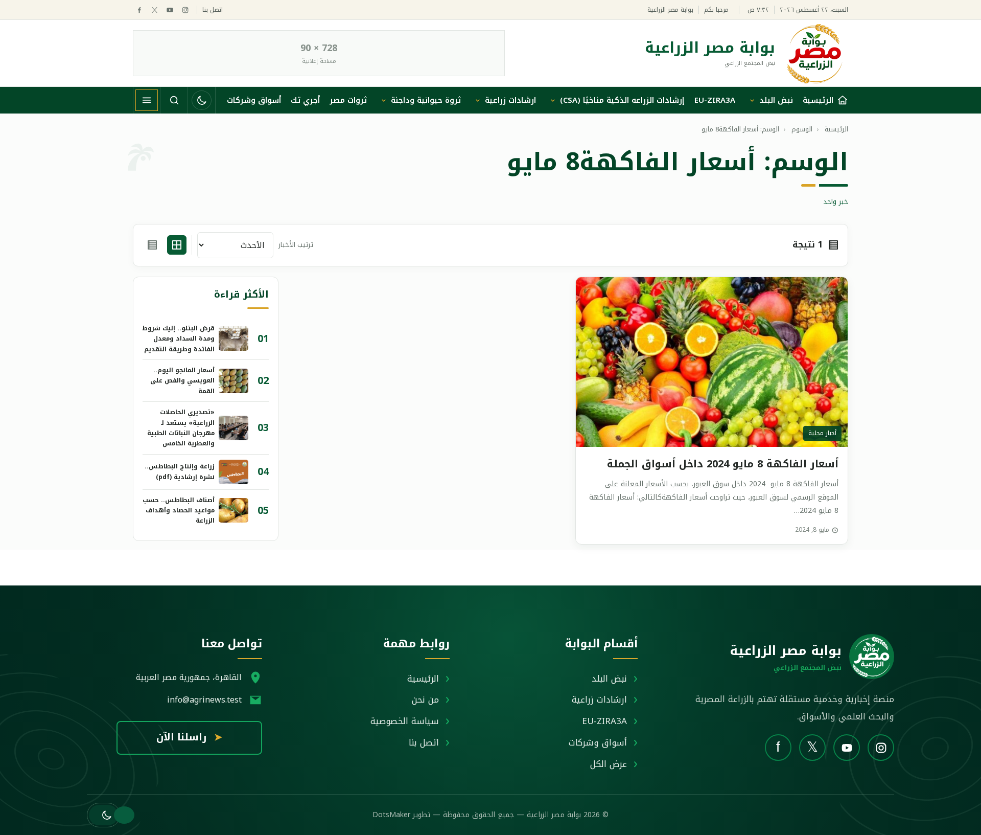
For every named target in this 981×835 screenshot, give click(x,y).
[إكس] (154, 10)
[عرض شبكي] (176, 245)
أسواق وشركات (254, 100)
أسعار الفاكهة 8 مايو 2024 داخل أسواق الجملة (722, 463)
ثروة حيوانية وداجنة (426, 100)
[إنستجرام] (185, 10)
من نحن (425, 699)
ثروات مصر (348, 100)
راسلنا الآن (189, 737)
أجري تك (305, 100)
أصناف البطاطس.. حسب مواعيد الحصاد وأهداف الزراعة (179, 510)
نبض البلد (776, 100)
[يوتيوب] (170, 10)
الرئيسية (423, 678)
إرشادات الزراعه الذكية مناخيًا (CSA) (622, 100)
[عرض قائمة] (152, 245)
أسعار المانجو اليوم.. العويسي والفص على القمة (182, 381)
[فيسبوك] (139, 10)
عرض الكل (608, 764)
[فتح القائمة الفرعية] (752, 100)
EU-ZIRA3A (714, 100)
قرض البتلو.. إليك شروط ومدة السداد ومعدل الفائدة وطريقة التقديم (179, 339)
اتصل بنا (212, 10)
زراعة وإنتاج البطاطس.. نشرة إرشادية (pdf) (180, 471)
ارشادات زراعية (510, 100)
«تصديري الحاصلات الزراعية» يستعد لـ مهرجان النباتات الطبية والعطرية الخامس (181, 428)
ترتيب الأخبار (295, 245)
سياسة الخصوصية (404, 721)
